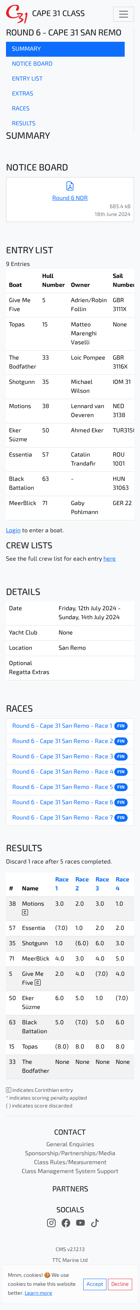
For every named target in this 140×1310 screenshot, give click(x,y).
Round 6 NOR (70, 198)
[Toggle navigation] (123, 14)
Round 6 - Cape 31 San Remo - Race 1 (62, 726)
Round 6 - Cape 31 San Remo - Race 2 (62, 742)
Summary (26, 49)
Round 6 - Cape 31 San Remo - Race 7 (62, 818)
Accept (95, 1284)
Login (13, 531)
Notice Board (32, 64)
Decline (120, 1284)
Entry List (27, 79)
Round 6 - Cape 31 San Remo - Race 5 (62, 787)
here (109, 559)
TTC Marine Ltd (70, 1260)
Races (20, 109)
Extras (22, 94)
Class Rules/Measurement (70, 1163)
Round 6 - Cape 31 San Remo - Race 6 (62, 803)
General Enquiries (70, 1145)
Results (23, 124)
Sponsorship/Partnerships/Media (70, 1154)
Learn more (38, 1293)
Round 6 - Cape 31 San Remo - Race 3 (62, 757)
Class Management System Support (70, 1172)
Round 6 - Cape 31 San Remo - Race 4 (62, 772)
